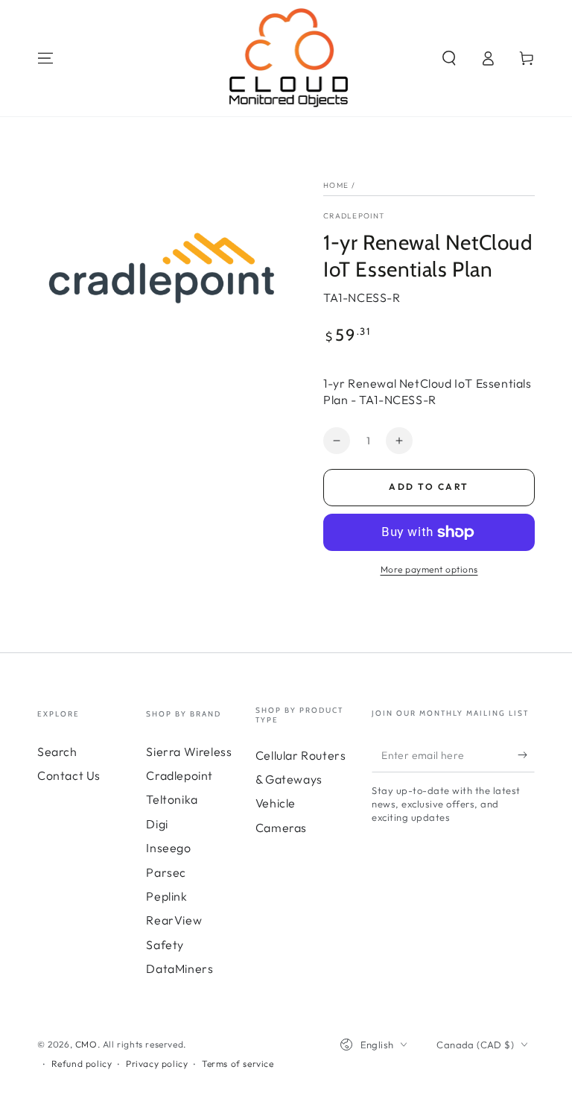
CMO (86, 1044)
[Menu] (45, 58)
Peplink (166, 896)
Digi (157, 823)
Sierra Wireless (189, 751)
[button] (449, 58)
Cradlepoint (353, 216)
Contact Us (69, 775)
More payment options (429, 569)
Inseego (168, 847)
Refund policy (81, 1063)
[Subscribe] (526, 755)
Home (336, 185)
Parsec (166, 872)
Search (57, 751)
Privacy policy (157, 1063)
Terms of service (238, 1063)
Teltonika (171, 799)
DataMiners (179, 968)
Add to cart (428, 486)
